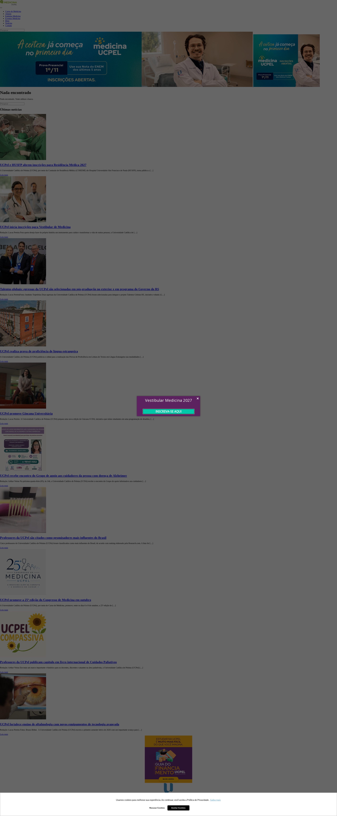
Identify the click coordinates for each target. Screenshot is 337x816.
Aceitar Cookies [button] (178, 808)
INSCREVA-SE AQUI (169, 411)
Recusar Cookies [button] (157, 808)
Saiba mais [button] (215, 800)
